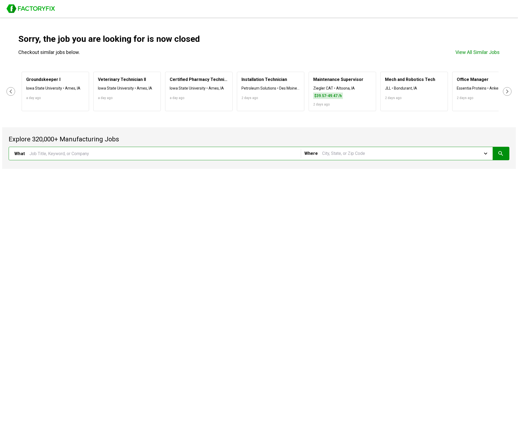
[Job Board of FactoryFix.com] (30, 8)
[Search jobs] (501, 153)
